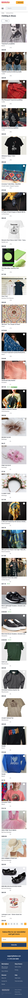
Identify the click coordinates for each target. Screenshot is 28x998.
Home (3, 13)
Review (3, 984)
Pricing (16, 970)
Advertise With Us (18, 994)
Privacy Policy (17, 992)
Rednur (5, 2)
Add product (20, 2)
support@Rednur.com (14, 956)
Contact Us (4, 981)
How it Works (5, 971)
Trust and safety (19, 981)
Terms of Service (18, 989)
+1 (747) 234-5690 (13, 959)
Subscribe (14, 945)
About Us (4, 978)
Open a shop (18, 966)
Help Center (17, 978)
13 (21, 924)
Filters (6, 20)
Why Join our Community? (5, 967)
